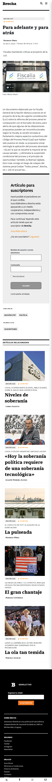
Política (23, 315)
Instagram (8, 746)
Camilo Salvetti (12, 406)
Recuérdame (18, 276)
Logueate (34, 236)
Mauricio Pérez (10, 40)
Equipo (7, 771)
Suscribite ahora (19, 231)
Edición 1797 (8, 19)
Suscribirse (8, 763)
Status (6, 777)
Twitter (7, 743)
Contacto (7, 774)
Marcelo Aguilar (13, 658)
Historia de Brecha (11, 768)
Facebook (8, 741)
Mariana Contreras (14, 597)
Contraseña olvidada (20, 293)
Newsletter (8, 749)
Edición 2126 (10, 384)
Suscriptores (10, 329)
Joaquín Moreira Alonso (16, 480)
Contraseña (15, 265)
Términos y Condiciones (13, 766)
